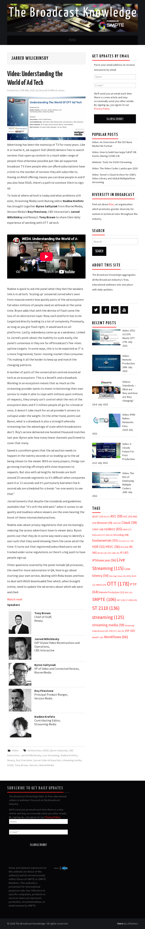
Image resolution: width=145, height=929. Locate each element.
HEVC (112, 546)
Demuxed (98, 535)
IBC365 (102, 553)
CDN (117, 523)
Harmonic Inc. (126, 541)
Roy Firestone (24, 760)
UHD (113, 631)
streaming (108, 617)
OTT (118, 583)
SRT (121, 600)
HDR (98, 547)
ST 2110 (106, 608)
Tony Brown (21, 765)
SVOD (10, 765)
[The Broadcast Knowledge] (72, 17)
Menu (72, 40)
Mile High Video (117, 576)
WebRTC (97, 637)
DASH (127, 529)
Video (15, 750)
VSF (130, 630)
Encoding (121, 534)
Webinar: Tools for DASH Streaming (112, 162)
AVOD (45, 750)
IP (124, 553)
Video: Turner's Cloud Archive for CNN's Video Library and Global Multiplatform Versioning (114, 178)
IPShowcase (104, 560)
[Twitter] (96, 310)
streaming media (71, 760)
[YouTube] (124, 310)
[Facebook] (105, 310)
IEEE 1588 (113, 553)
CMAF (97, 529)
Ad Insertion (34, 750)
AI (107, 516)
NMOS (101, 584)
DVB (109, 535)
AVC (127, 516)
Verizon (33, 765)
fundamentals (105, 540)
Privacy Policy (102, 108)
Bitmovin (104, 523)
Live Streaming (50, 755)
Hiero (120, 923)
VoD (121, 631)
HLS (124, 547)
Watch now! (14, 599)
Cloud (129, 522)
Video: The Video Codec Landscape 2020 (115, 168)
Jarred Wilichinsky (31, 755)
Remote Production (111, 592)
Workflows (116, 636)
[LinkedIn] (115, 310)
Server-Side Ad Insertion (47, 760)
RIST (128, 592)
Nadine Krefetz (69, 755)
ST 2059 (131, 600)
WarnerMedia (46, 765)
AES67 (97, 516)
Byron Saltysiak (59, 750)
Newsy (11, 760)
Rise (111, 204)
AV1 (116, 516)
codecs (113, 529)
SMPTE (104, 599)
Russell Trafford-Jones (52, 90)
